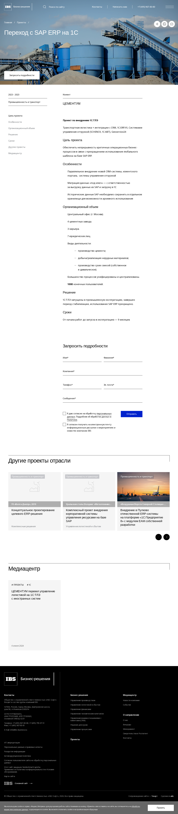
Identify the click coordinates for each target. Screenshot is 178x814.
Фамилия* (109, 357)
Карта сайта (9, 776)
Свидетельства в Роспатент (135, 733)
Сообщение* (69, 398)
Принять (161, 808)
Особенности (15, 122)
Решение (13, 134)
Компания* (69, 371)
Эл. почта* (109, 384)
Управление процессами (81, 729)
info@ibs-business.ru (18, 730)
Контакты (97, 6)
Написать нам (120, 6)
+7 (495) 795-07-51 (36, 723)
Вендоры (127, 724)
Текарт (154, 796)
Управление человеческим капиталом (87, 714)
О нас (125, 720)
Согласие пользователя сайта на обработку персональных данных (30, 761)
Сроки (11, 140)
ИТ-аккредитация (12, 742)
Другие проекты (16, 147)
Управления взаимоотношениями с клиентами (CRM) (85, 719)
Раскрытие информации (14, 751)
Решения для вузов (79, 725)
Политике (72, 419)
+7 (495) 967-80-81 (16, 725)
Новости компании (131, 700)
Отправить (132, 414)
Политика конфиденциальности (31, 769)
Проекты (75, 739)
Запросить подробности (21, 75)
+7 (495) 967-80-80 (146, 6)
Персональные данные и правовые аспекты (23, 747)
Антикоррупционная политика (17, 756)
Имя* (65, 357)
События (127, 705)
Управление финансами (80, 709)
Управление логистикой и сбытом (85, 705)
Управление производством (82, 700)
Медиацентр (15, 153)
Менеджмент (129, 729)
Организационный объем (21, 128)
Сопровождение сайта (138, 796)
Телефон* (68, 384)
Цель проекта (15, 115)
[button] (158, 537)
